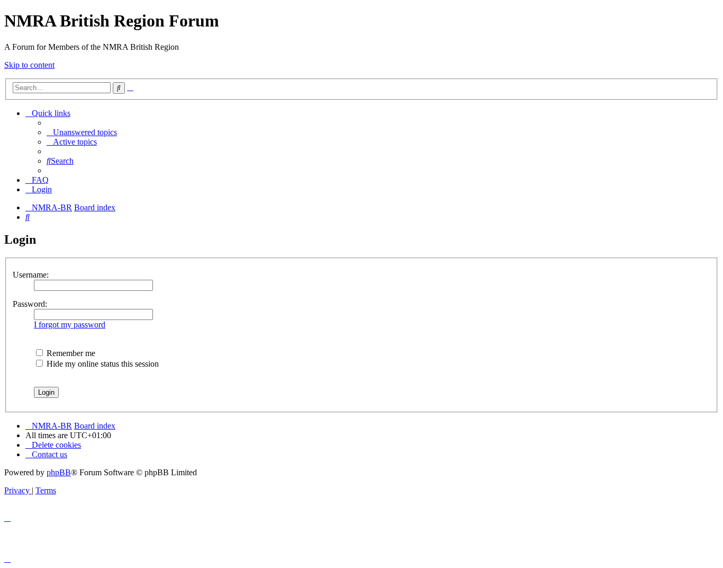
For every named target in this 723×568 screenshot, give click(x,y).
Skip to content (29, 64)
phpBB (59, 472)
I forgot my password (69, 324)
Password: (30, 303)
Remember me (69, 353)
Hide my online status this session (101, 363)
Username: (31, 274)
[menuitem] (82, 132)
